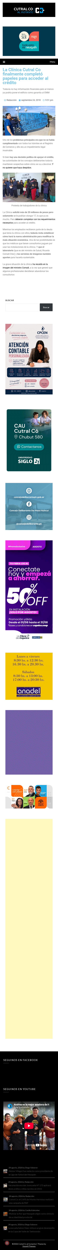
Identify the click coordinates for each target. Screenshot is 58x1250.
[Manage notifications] (7, 1243)
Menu (52, 61)
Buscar (9, 300)
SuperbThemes (29, 1246)
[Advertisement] (29, 929)
